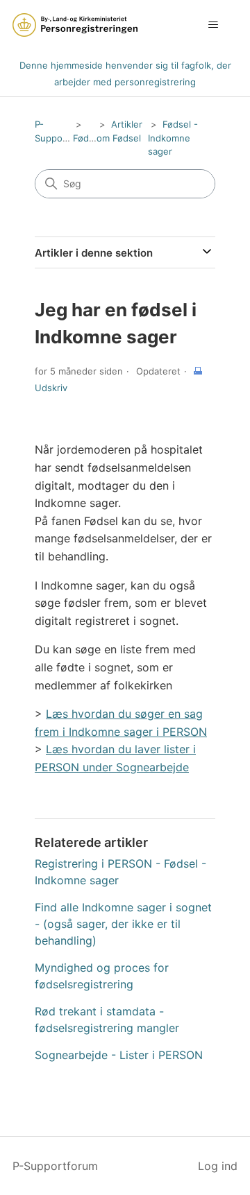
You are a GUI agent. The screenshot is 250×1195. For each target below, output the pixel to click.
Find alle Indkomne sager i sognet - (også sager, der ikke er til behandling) (123, 923)
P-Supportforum (55, 1166)
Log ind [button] (218, 1166)
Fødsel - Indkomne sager (173, 138)
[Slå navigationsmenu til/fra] (213, 25)
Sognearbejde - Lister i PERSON (119, 1055)
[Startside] (75, 25)
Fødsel (87, 138)
